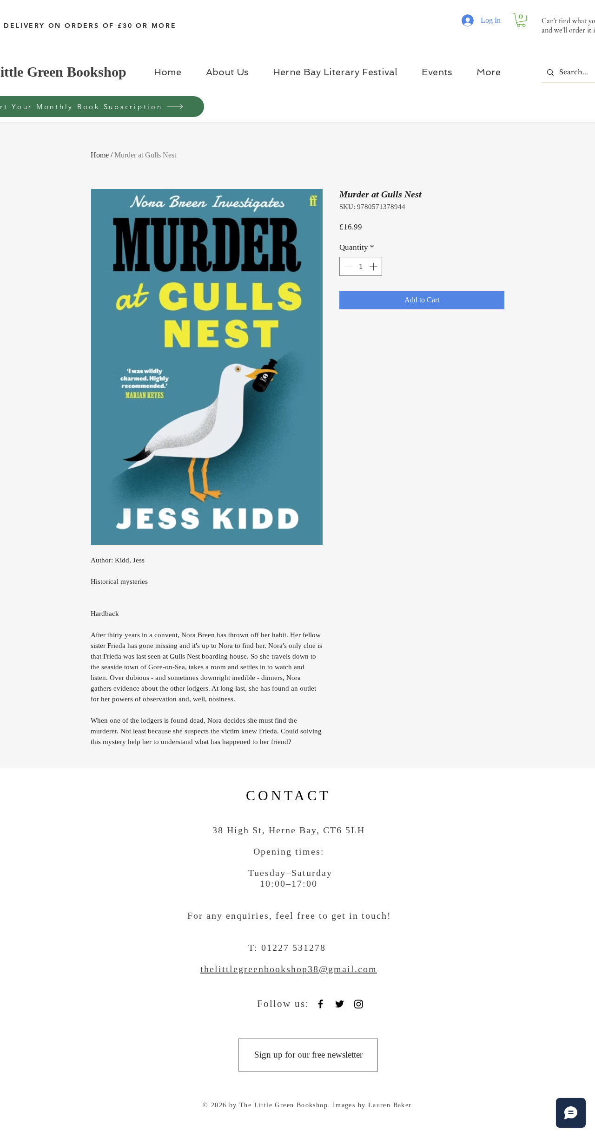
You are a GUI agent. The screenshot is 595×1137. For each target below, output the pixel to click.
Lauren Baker (389, 1105)
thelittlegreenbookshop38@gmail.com (288, 969)
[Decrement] (348, 266)
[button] (521, 20)
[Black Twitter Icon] (339, 1004)
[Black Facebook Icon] (320, 1004)
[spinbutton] (361, 266)
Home (100, 155)
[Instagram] (358, 1004)
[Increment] (374, 266)
